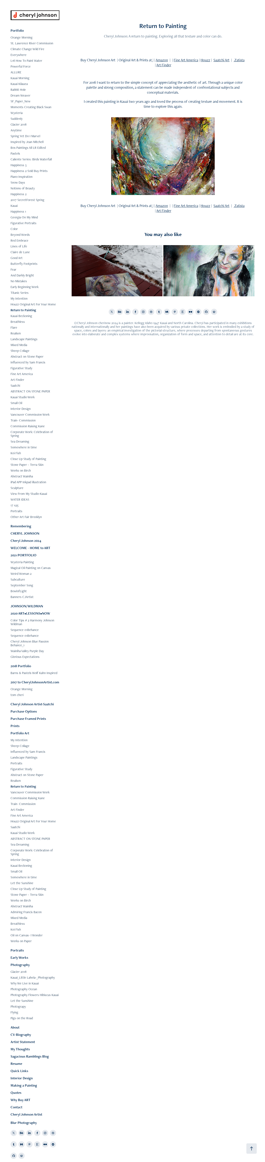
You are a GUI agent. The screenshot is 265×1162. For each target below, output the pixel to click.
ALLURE (16, 72)
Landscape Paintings (24, 339)
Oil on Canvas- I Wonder (27, 935)
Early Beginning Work (25, 287)
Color (14, 229)
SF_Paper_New (20, 101)
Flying (14, 1012)
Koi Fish (16, 453)
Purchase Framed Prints (28, 718)
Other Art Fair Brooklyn (26, 517)
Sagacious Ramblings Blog (30, 1056)
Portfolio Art (20, 733)
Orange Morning (22, 37)
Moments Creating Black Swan (31, 107)
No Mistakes (19, 281)
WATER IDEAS (20, 499)
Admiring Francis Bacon (26, 912)
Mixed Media (19, 345)
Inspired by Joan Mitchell (27, 142)
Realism (16, 333)
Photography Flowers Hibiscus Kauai (35, 995)
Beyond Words (20, 234)
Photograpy (18, 1006)
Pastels (15, 153)
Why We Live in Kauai (25, 983)
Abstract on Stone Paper (27, 356)
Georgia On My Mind (24, 217)
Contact (16, 1107)
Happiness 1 (18, 211)
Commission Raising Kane (28, 426)
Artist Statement (23, 1042)
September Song (22, 585)
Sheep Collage (20, 351)
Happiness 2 (18, 194)
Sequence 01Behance (25, 630)
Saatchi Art (221, 60)
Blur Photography (24, 1122)
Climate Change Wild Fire (27, 49)
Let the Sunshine (22, 883)
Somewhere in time (24, 447)
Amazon (162, 60)
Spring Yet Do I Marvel (25, 136)
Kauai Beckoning (21, 316)
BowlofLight (19, 591)
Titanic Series (20, 292)
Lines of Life (19, 246)
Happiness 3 (18, 165)
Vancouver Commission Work (30, 414)
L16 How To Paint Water (26, 60)
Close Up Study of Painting (28, 459)
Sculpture (17, 488)
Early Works (19, 957)
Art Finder (17, 380)
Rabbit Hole (18, 89)
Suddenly (17, 118)
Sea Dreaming (20, 441)
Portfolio (17, 30)
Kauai (14, 205)
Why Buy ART (20, 1100)
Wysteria (17, 113)
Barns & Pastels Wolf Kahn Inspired (34, 673)
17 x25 (14, 505)
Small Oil (16, 403)
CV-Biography (21, 1034)
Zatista (239, 60)
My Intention (19, 298)
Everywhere (18, 55)
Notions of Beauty (23, 188)
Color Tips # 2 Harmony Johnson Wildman (32, 622)
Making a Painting (24, 1085)
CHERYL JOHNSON (25, 533)
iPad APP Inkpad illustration (28, 482)
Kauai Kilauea (19, 84)
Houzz (205, 60)
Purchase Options (24, 711)
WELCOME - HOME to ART (30, 548)
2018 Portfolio (21, 666)
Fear (13, 269)
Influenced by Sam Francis (28, 362)
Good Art (17, 258)
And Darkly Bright (22, 275)
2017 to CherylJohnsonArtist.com (35, 682)
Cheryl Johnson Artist (26, 1114)
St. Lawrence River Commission (32, 43)
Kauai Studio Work (23, 397)
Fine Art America (22, 374)
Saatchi (15, 385)
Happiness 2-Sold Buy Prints (29, 171)
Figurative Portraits (23, 223)
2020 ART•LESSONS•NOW (30, 613)
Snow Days (18, 182)
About (15, 1027)
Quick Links (19, 1071)
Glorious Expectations (25, 657)
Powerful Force (21, 66)
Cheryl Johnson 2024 (26, 540)
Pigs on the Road (22, 1018)
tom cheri (17, 695)
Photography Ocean (24, 989)
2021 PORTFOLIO (23, 555)
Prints (15, 726)
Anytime (16, 130)
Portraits (16, 511)
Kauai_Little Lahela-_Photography (33, 977)
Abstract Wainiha (22, 476)
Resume (16, 1063)
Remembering (21, 526)
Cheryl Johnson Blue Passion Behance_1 (30, 643)
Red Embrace (19, 240)
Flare (14, 327)
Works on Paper (21, 941)
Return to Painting (23, 310)
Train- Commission (23, 420)
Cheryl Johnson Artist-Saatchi (32, 704)
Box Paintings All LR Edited (28, 147)
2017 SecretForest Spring (27, 200)
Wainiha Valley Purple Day (27, 651)
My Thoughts (20, 1049)
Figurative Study (21, 368)
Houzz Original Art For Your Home (33, 304)
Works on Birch (21, 470)
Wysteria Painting (22, 562)
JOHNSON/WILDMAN (27, 606)
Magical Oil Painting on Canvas (31, 568)
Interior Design (21, 409)
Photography (20, 964)
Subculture (18, 579)
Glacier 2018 (18, 124)
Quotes (16, 1092)
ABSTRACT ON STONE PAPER (30, 391)
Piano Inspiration (22, 176)
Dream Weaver (20, 95)
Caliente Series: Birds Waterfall (31, 159)
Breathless (18, 322)
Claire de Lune (20, 252)
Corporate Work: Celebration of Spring (32, 434)
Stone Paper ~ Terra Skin (27, 464)
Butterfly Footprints (24, 263)
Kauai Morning (20, 78)
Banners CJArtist (22, 597)
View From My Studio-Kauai (29, 493)
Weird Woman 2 (21, 573)
